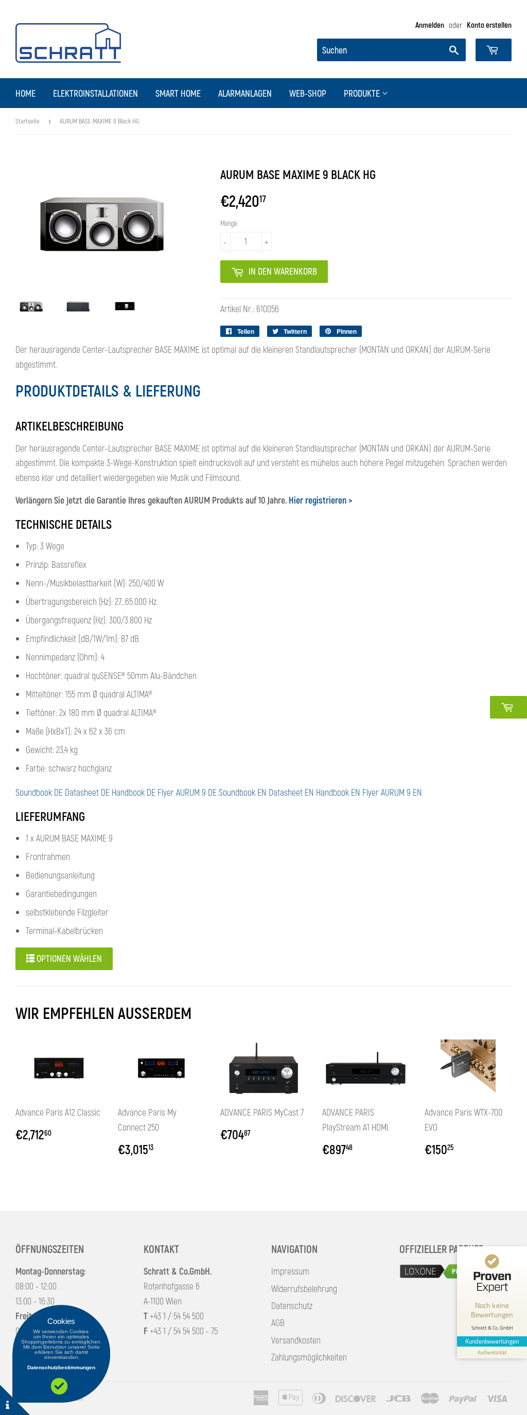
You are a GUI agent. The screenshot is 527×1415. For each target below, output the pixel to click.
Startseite (27, 121)
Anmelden (429, 24)
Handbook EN (338, 792)
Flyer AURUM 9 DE (187, 792)
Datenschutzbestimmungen (61, 1367)
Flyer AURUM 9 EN (392, 792)
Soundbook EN (243, 792)
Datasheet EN (291, 792)
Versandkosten (296, 1340)
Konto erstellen (489, 24)
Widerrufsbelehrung (304, 1288)
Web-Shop (307, 93)
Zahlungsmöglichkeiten (309, 1357)
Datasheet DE (87, 792)
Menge (228, 223)
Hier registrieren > (321, 500)
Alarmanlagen (245, 93)
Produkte (363, 93)
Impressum (290, 1271)
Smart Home (178, 93)
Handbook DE (133, 792)
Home (25, 93)
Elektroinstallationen (95, 93)
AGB (278, 1322)
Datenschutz (291, 1305)
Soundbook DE (39, 792)
